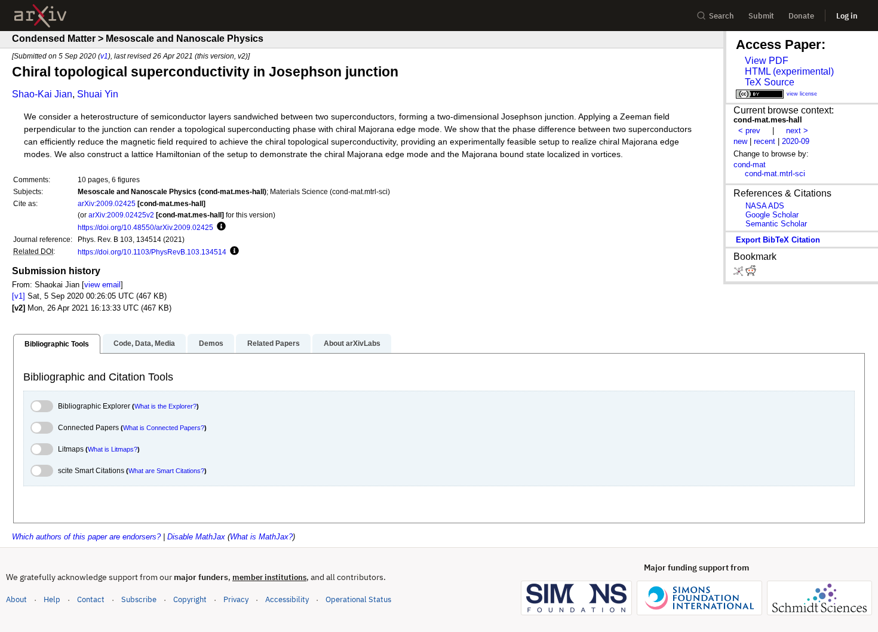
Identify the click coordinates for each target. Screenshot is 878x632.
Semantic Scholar (776, 223)
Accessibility (287, 599)
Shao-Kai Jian (42, 94)
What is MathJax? (261, 536)
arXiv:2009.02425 (107, 203)
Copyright (190, 599)
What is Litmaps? (112, 449)
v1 (104, 56)
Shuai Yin (97, 94)
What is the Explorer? (165, 406)
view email (102, 284)
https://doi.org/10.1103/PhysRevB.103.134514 (152, 252)
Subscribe (138, 599)
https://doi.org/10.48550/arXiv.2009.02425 (145, 227)
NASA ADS (764, 205)
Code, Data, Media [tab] (144, 343)
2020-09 (795, 141)
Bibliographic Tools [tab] (56, 344)
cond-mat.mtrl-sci (775, 173)
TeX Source (769, 82)
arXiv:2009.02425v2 (121, 215)
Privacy (235, 599)
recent (764, 141)
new (740, 141)
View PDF (766, 61)
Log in (847, 16)
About (16, 599)
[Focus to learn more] (219, 227)
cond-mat (749, 164)
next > (797, 130)
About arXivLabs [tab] (352, 343)
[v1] (18, 296)
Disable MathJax (196, 536)
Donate (801, 16)
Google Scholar (772, 214)
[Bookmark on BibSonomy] (739, 273)
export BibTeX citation (778, 239)
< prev (749, 130)
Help (52, 599)
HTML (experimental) (789, 71)
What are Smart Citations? (166, 470)
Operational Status (358, 599)
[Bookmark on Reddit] (750, 273)
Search (721, 16)
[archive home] (40, 15)
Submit (761, 16)
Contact (91, 599)
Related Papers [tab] (273, 343)
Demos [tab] (211, 343)
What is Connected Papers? (163, 427)
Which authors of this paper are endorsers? (86, 536)
